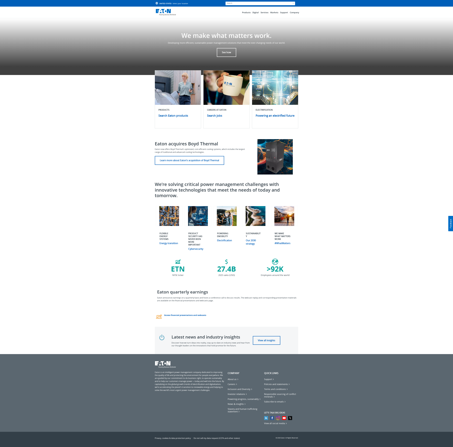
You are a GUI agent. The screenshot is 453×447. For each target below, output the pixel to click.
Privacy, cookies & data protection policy (173, 438)
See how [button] (226, 52)
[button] (450, 223)
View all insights (266, 340)
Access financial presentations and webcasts (185, 315)
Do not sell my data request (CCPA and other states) (217, 438)
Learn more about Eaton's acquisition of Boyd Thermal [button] (189, 160)
